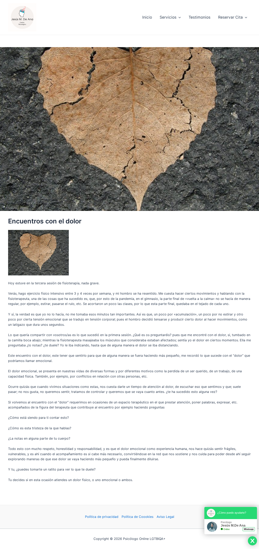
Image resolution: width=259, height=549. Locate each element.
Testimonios (199, 17)
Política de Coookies (137, 517)
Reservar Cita (230, 17)
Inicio (147, 17)
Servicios (168, 17)
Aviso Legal (165, 517)
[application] (178, 17)
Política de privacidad (101, 517)
